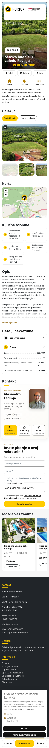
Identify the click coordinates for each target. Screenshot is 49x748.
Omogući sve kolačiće (24, 734)
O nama (5, 663)
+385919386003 (9, 618)
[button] (24, 199)
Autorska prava (9, 679)
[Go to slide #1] (10, 171)
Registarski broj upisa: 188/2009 (17, 650)
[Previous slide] (6, 136)
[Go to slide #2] (26, 171)
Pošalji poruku (24, 504)
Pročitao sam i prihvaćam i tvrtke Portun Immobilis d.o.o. (23, 497)
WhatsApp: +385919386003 (15, 632)
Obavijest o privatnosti (13, 675)
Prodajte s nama (10, 666)
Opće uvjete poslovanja (32, 496)
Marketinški (13, 721)
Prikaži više (12, 567)
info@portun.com (10, 624)
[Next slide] (42, 136)
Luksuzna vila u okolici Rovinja (16, 547)
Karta (41, 73)
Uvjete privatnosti (10, 498)
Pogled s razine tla (28, 118)
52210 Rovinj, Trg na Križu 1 (15, 601)
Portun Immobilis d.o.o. (13, 591)
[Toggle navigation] (8, 15)
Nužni (10, 714)
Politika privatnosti (26, 709)
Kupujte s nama (9, 669)
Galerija (26, 73)
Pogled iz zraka (10, 118)
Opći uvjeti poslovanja (12, 672)
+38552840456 (9, 615)
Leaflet (37, 216)
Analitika (11, 717)
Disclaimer (7, 682)
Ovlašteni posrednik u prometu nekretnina (23, 647)
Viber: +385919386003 (12, 629)
